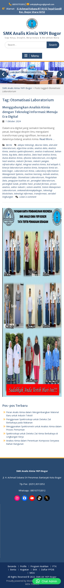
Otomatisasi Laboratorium (31, 177)
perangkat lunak (10, 183)
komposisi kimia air (48, 167)
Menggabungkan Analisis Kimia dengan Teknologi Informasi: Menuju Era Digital (30, 111)
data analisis (24, 154)
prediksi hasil (26, 183)
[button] (46, 581)
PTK (54, 566)
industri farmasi (24, 161)
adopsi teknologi (26, 144)
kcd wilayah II (53, 164)
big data (13, 154)
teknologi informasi (23, 193)
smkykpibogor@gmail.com (42, 4)
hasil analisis (8, 161)
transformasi (40, 193)
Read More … (47, 139)
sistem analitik (34, 187)
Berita (9, 144)
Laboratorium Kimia (24, 170)
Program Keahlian (39, 566)
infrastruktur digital (12, 164)
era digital (51, 157)
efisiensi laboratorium (34, 157)
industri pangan (41, 161)
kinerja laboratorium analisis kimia (19, 167)
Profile (23, 566)
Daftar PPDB (47, 570)
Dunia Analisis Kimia (12, 157)
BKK (35, 570)
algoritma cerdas (25, 148)
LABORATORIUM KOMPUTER (25, 72)
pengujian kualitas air (19, 180)
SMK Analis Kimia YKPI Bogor (32, 33)
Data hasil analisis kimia (44, 154)
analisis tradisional (44, 151)
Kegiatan (24, 570)
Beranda (12, 566)
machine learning (33, 174)
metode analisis (50, 174)
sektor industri (18, 187)
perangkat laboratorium (43, 180)
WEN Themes (32, 584)
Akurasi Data (41, 144)
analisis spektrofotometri (21, 151)
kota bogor (7, 170)
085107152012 (18, 4)
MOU (32, 573)
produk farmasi (41, 183)
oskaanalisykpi (9, 177)
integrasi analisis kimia (34, 164)
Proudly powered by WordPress (22, 580)
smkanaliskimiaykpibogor (29, 190)
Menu (35, 56)
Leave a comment (27, 196)
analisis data (41, 148)
